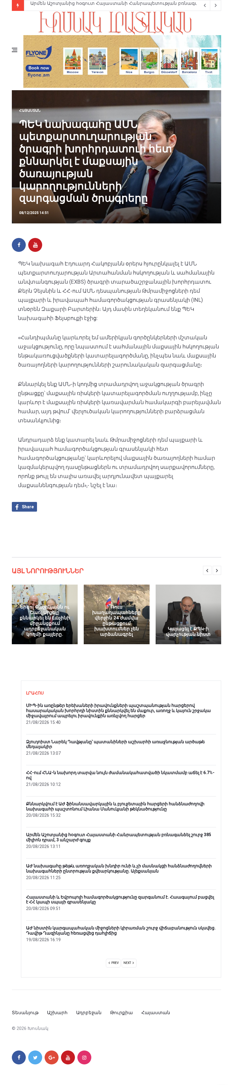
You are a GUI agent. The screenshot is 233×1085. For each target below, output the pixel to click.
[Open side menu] (14, 50)
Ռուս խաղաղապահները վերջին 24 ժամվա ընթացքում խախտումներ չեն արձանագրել (116, 620)
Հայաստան (30, 110)
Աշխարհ (57, 1012)
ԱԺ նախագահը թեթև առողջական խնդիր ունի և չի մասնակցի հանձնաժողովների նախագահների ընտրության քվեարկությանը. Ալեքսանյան (119, 868)
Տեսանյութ (25, 1012)
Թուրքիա (121, 1012)
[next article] (204, 5)
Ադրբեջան (89, 1012)
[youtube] (35, 245)
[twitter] (35, 1057)
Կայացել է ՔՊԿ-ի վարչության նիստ (188, 631)
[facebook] (19, 245)
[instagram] (84, 1057)
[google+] (52, 1057)
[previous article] (215, 5)
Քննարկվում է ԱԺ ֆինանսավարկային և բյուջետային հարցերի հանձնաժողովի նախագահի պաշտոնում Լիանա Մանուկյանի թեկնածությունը (115, 806)
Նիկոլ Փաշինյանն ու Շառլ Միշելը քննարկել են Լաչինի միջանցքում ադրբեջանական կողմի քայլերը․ (45, 620)
